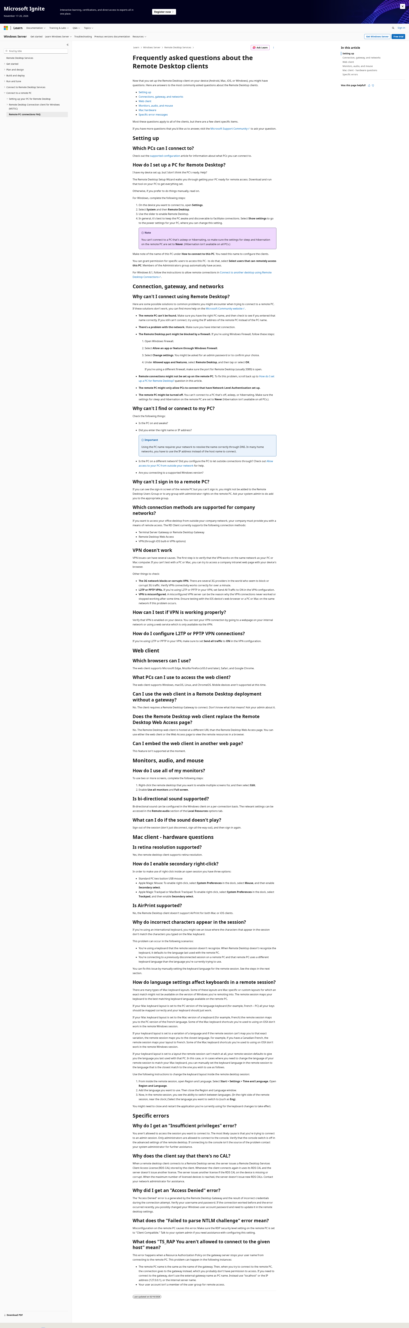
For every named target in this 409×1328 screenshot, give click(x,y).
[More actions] (273, 47)
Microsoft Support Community (228, 128)
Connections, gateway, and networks (161, 96)
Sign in (401, 27)
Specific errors (350, 74)
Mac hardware (147, 110)
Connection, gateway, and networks (362, 57)
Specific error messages (153, 114)
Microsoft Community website (224, 308)
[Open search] (393, 28)
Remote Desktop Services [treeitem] (19, 57)
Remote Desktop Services (177, 47)
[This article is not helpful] (373, 85)
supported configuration (165, 156)
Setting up (145, 92)
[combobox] (36, 51)
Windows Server (151, 47)
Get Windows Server (377, 36)
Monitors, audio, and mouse (156, 105)
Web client (145, 101)
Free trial (398, 36)
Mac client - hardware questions (360, 70)
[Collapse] (67, 44)
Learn (136, 47)
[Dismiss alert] (402, 6)
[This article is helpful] (369, 85)
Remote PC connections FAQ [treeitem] (24, 114)
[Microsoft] (6, 28)
